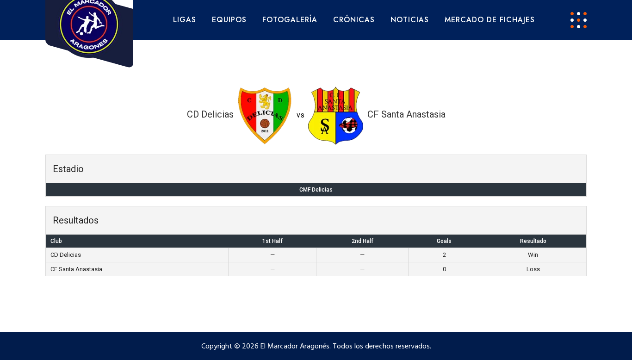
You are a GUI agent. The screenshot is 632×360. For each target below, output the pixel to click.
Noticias (409, 19)
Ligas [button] (184, 19)
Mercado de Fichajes (490, 19)
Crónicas (354, 19)
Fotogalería (289, 19)
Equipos (229, 19)
